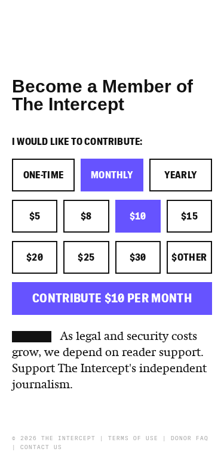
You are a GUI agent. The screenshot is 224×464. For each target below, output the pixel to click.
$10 (138, 216)
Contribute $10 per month (112, 298)
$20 (34, 257)
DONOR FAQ (189, 438)
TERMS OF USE (133, 438)
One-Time (43, 175)
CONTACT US (41, 447)
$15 (189, 216)
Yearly (181, 175)
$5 (35, 216)
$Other (189, 257)
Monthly (112, 175)
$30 (138, 257)
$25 (86, 257)
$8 (86, 216)
